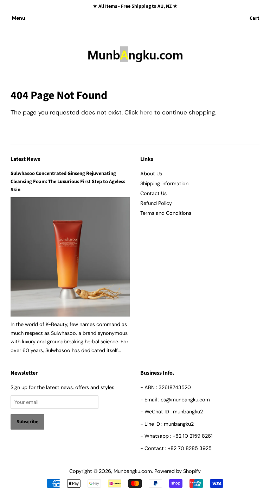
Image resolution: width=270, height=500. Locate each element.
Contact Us (153, 193)
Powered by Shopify (177, 471)
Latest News (25, 159)
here (146, 112)
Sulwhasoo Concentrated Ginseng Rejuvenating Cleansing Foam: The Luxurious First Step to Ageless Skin (68, 181)
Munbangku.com (133, 471)
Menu (18, 18)
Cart (254, 18)
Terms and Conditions (165, 213)
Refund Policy (156, 203)
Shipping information (164, 183)
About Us (151, 173)
